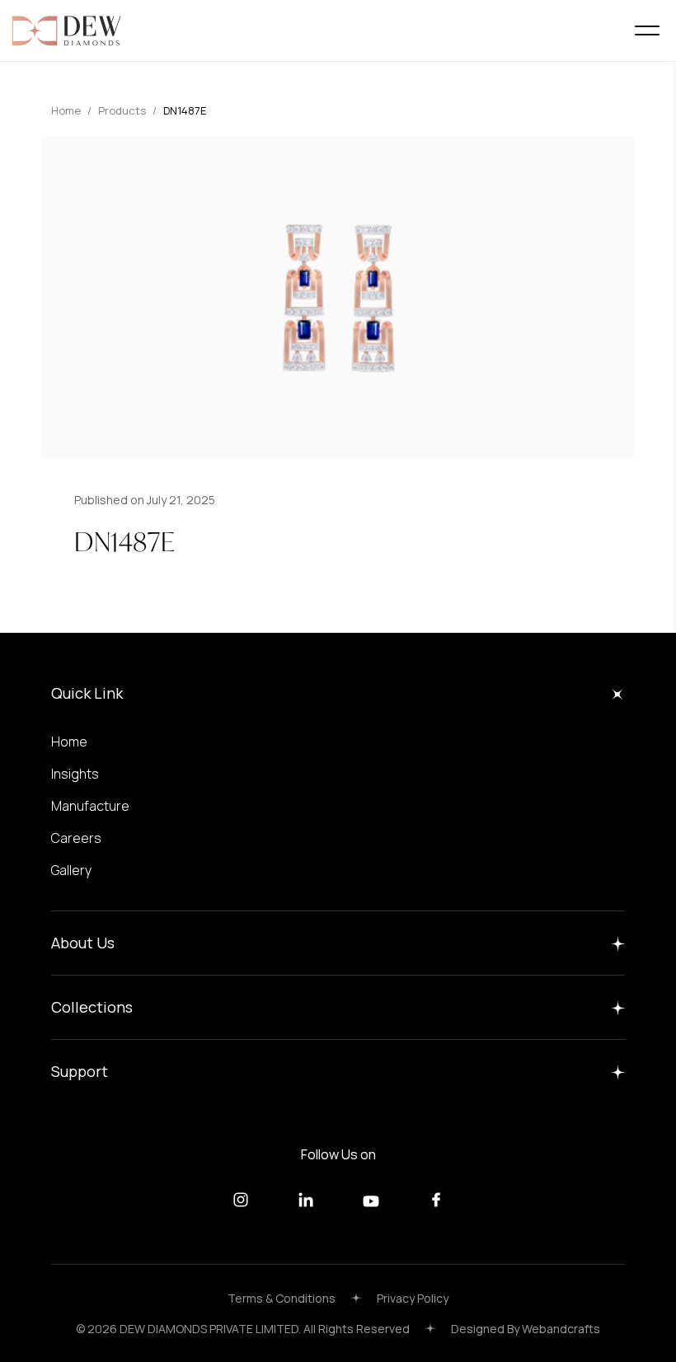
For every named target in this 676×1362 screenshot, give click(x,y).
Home (66, 110)
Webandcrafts (561, 1328)
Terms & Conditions (282, 1298)
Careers (76, 838)
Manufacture (90, 806)
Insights (75, 774)
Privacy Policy (412, 1298)
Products (122, 110)
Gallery (71, 870)
